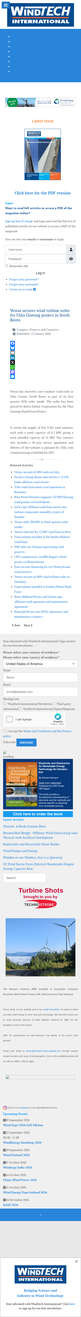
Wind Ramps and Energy (20, 851)
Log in (40, 272)
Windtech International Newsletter (29, 704)
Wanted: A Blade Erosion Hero (24, 826)
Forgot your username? (24, 284)
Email (6, 684)
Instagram (24, 1107)
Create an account (21, 289)
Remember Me (19, 266)
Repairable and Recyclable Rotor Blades (31, 844)
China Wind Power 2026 (20, 1180)
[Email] (41, 352)
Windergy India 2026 (17, 1167)
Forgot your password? (23, 279)
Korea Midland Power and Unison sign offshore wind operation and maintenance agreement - (41, 602)
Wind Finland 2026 (16, 1155)
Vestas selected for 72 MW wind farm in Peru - (43, 532)
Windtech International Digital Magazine (48, 709)
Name (7, 670)
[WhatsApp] (41, 367)
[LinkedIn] (41, 357)
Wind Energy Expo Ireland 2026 (25, 1192)
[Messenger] (41, 376)
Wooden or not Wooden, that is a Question (33, 857)
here (72, 1304)
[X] (41, 362)
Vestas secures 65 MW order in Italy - (37, 472)
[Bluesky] (41, 348)
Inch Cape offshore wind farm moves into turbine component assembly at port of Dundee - (40, 512)
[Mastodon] (41, 371)
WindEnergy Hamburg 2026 (22, 1142)
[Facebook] (41, 343)
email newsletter (51, 1009)
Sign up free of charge (19, 221)
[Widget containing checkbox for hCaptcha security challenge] (34, 719)
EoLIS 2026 (10, 1205)
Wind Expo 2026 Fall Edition (23, 1125)
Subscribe (9, 742)
